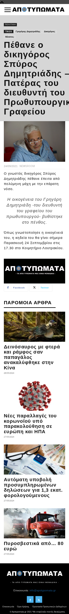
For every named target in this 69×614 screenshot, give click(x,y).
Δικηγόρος (49, 31)
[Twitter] (38, 599)
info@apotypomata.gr (43, 590)
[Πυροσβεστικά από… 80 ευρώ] (34, 523)
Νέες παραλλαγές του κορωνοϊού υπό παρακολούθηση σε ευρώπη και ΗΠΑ (30, 423)
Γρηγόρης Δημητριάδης (28, 31)
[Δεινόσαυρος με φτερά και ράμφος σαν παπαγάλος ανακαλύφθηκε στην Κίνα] (34, 327)
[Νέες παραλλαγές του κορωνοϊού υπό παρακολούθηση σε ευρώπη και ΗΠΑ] (34, 396)
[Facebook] (30, 599)
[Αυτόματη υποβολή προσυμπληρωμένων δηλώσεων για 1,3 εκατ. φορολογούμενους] (34, 459)
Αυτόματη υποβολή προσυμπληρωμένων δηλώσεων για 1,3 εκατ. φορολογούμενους (33, 487)
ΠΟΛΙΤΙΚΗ (10, 24)
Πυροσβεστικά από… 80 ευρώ (34, 546)
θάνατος (9, 37)
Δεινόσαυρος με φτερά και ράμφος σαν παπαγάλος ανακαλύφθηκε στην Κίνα (32, 357)
